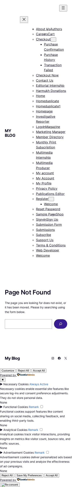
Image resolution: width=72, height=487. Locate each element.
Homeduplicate (47, 101)
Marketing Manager (50, 132)
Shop (60, 214)
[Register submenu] (51, 199)
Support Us (44, 240)
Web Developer (47, 250)
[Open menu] (63, 8)
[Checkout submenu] (53, 39)
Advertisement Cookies (18, 452)
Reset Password (48, 209)
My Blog (10, 133)
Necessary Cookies (16, 384)
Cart (51, 34)
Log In (40, 127)
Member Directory (50, 137)
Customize (8, 370)
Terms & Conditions (51, 245)
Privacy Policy (46, 188)
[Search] (60, 324)
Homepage (44, 111)
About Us (43, 29)
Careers (42, 34)
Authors (56, 29)
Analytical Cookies (15, 429)
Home (40, 96)
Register (42, 199)
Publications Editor (50, 194)
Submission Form (49, 224)
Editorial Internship (50, 85)
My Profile (43, 183)
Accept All (39, 370)
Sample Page (46, 214)
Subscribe (43, 235)
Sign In (41, 219)
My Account (45, 178)
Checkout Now (47, 75)
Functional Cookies (15, 407)
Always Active (38, 384)
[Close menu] (24, 19)
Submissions (45, 230)
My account (45, 173)
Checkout (43, 39)
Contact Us (44, 80)
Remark (34, 407)
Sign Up (52, 219)
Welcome (51, 204)
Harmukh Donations (51, 91)
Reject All (23, 370)
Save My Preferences (29, 475)
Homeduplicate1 (48, 106)
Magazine (52, 127)
